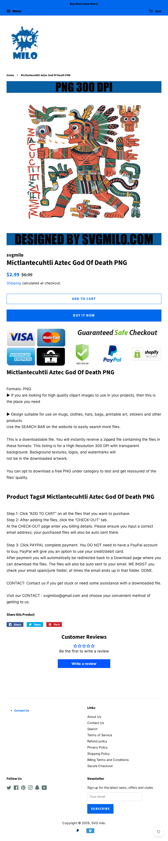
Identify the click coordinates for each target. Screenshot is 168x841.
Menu (16, 11)
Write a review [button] (84, 663)
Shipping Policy (98, 753)
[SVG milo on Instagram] (30, 788)
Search (92, 729)
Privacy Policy (97, 747)
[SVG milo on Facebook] (16, 788)
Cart (158, 11)
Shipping (14, 283)
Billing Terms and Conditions (108, 760)
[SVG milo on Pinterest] (23, 788)
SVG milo (98, 823)
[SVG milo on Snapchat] (37, 788)
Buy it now (84, 315)
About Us (94, 717)
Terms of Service (99, 735)
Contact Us (95, 723)
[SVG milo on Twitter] (9, 788)
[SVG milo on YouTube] (44, 788)
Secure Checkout (100, 766)
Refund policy (97, 741)
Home (10, 75)
